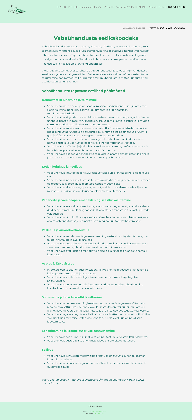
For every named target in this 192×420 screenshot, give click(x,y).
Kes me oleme (157, 7)
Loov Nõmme (98, 413)
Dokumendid (176, 7)
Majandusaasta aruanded (133, 28)
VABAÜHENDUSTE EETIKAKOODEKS (167, 28)
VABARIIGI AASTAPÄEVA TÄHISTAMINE (124, 7)
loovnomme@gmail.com (97, 411)
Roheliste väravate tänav (84, 7)
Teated (61, 7)
